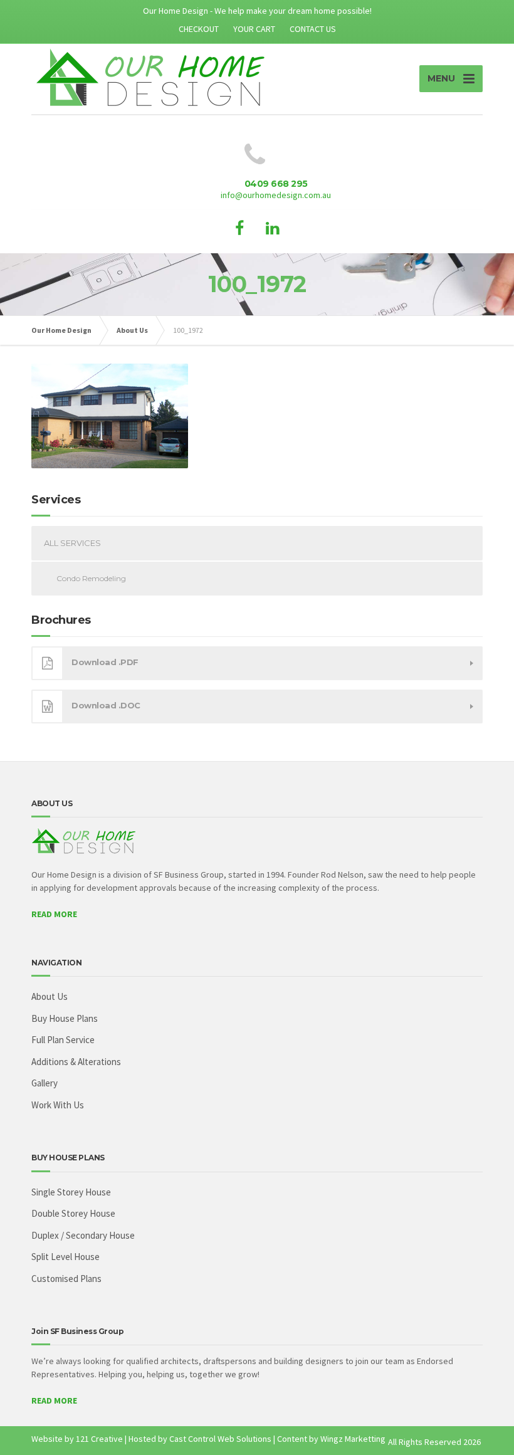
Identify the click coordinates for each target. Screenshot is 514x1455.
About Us (132, 330)
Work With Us (57, 1105)
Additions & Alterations (76, 1062)
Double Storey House (73, 1213)
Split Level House (65, 1257)
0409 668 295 (276, 183)
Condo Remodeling (91, 578)
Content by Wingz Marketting (331, 1438)
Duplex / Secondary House (83, 1235)
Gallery (44, 1083)
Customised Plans (66, 1278)
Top (484, 1425)
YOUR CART (254, 28)
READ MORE (54, 914)
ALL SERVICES (72, 543)
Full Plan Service (63, 1040)
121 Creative (99, 1438)
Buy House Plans (64, 1018)
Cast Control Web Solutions (220, 1438)
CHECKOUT (199, 28)
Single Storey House (71, 1192)
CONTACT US (313, 28)
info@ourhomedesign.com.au (276, 195)
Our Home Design (61, 330)
